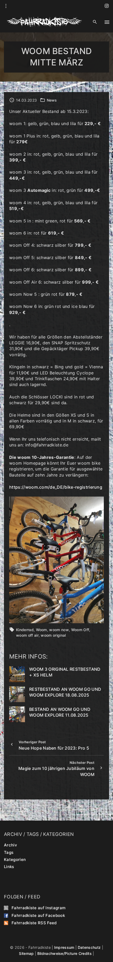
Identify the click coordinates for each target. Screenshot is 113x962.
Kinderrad (25, 629)
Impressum (64, 947)
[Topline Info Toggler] (6, 6)
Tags (8, 852)
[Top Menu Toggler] (107, 22)
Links (9, 866)
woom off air (27, 635)
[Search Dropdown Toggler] (95, 22)
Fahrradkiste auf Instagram (38, 907)
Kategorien (15, 859)
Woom (41, 629)
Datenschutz (89, 947)
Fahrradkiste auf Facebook (38, 915)
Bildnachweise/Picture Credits (64, 953)
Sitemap (26, 953)
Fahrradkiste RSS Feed (34, 922)
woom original (53, 635)
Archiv (10, 844)
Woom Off (80, 629)
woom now (59, 629)
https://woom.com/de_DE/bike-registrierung (55, 487)
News (52, 100)
